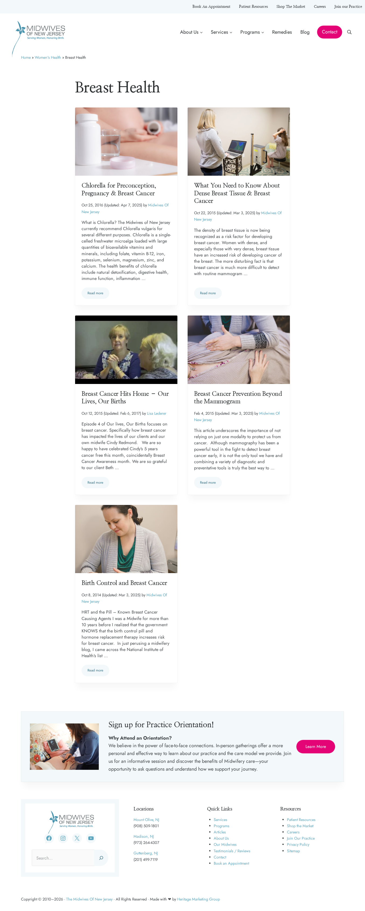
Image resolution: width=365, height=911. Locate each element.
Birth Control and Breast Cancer (124, 583)
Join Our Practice (301, 838)
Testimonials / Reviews (232, 851)
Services (220, 819)
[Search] (101, 858)
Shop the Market (300, 826)
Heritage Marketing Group (198, 899)
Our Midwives (225, 844)
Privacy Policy (298, 844)
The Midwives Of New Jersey (89, 899)
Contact (220, 857)
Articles (220, 832)
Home (26, 57)
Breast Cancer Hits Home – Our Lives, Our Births (125, 398)
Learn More (316, 746)
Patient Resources (301, 819)
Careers (293, 832)
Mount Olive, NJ (146, 819)
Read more (98, 293)
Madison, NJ (144, 836)
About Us (221, 838)
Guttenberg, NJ (146, 853)
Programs (221, 826)
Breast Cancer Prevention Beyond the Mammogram (238, 398)
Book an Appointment (231, 863)
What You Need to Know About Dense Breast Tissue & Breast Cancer (237, 193)
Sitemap (293, 851)
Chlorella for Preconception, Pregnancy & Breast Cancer (119, 190)
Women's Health (48, 57)
